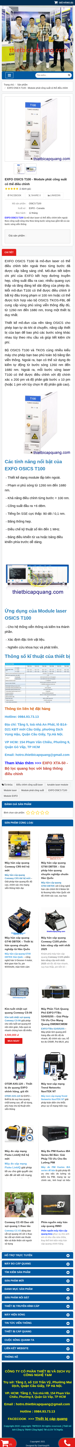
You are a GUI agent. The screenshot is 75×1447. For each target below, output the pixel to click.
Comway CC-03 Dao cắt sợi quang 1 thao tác (19, 1224)
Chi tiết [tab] (9, 252)
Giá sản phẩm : (17, 235)
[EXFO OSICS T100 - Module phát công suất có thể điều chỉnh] (37, 129)
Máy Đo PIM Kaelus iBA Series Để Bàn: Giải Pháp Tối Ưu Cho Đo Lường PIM (55, 1157)
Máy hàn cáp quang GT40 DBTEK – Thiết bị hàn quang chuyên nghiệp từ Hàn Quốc (19, 943)
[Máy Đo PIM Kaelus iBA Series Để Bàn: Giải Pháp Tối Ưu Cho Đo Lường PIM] (55, 1133)
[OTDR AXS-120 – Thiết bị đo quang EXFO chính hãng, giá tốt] (19, 1066)
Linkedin (55, 195)
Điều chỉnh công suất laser (29, 784)
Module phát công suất (32, 790)
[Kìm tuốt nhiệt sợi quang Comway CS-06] (19, 991)
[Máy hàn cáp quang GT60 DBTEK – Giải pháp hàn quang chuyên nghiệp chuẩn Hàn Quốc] (55, 845)
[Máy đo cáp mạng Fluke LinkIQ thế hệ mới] (19, 1133)
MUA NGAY (13, 1041)
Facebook (15, 195)
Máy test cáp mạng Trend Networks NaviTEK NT (53, 1087)
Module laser (10, 790)
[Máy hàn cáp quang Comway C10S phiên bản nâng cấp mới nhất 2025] (55, 920)
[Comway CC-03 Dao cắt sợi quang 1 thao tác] (19, 1204)
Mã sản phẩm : (19, 203)
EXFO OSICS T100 (57, 790)
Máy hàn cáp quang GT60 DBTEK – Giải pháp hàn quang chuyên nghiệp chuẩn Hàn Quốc (54, 870)
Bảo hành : (21, 213)
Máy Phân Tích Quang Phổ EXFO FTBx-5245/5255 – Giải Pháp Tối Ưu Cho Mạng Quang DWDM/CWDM (55, 1016)
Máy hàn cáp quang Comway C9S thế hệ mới (17, 866)
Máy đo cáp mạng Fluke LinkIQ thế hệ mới (17, 1155)
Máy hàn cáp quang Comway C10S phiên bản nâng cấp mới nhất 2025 (55, 943)
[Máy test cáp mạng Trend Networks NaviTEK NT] (55, 1066)
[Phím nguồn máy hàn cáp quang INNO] (55, 1204)
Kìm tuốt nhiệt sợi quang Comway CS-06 (18, 1010)
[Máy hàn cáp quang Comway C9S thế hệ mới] (19, 845)
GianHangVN (43, 1445)
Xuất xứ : (22, 208)
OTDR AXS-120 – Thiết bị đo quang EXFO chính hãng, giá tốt (18, 1087)
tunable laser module (57, 784)
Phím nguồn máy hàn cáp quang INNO (54, 1224)
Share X (36, 195)
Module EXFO (11, 796)
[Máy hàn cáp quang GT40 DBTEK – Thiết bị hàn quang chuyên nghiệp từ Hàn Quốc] (19, 920)
